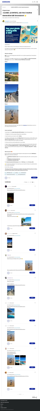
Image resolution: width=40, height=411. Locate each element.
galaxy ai (16, 172)
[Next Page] (23, 394)
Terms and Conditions (4, 402)
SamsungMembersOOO (21, 174)
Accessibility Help (3, 400)
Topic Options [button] (36, 10)
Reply (32, 205)
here (12, 167)
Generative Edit (23, 172)
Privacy (1, 404)
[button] (36, 21)
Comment (34, 177)
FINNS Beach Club (9, 172)
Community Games (25, 22)
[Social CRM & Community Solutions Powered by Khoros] (34, 397)
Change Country (3, 407)
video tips (25, 125)
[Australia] (6, 1)
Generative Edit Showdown (11, 174)
